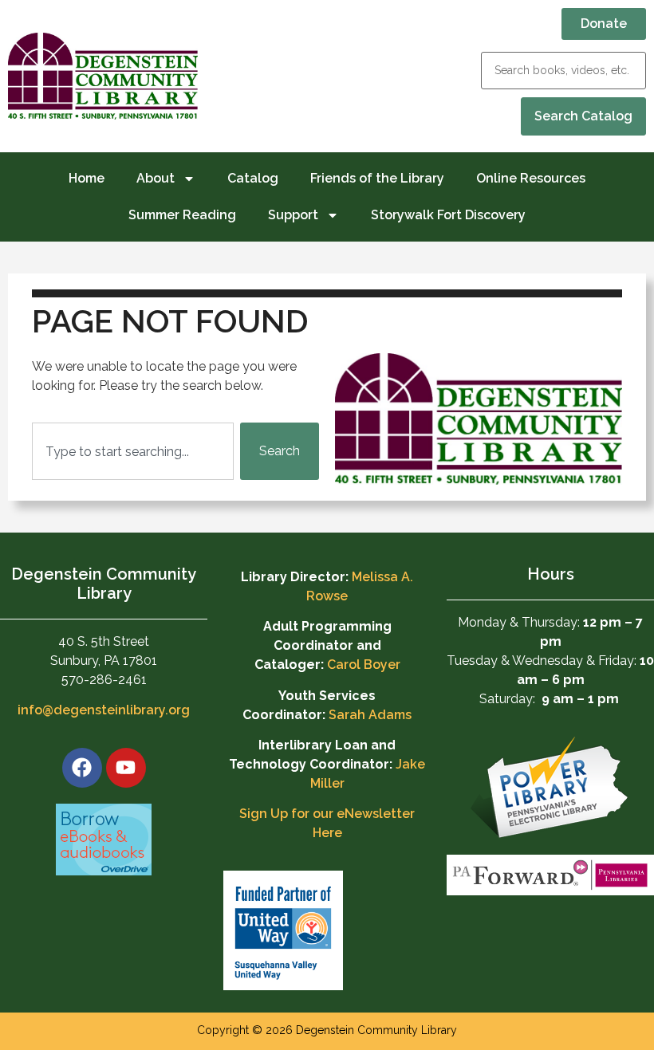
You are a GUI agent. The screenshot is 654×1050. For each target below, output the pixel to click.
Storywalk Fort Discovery (448, 214)
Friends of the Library (377, 178)
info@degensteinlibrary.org (104, 710)
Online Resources (530, 178)
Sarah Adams (370, 714)
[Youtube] (126, 768)
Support (293, 214)
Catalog (252, 178)
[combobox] (133, 451)
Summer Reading (182, 214)
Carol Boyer (363, 664)
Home (86, 178)
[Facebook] (82, 768)
